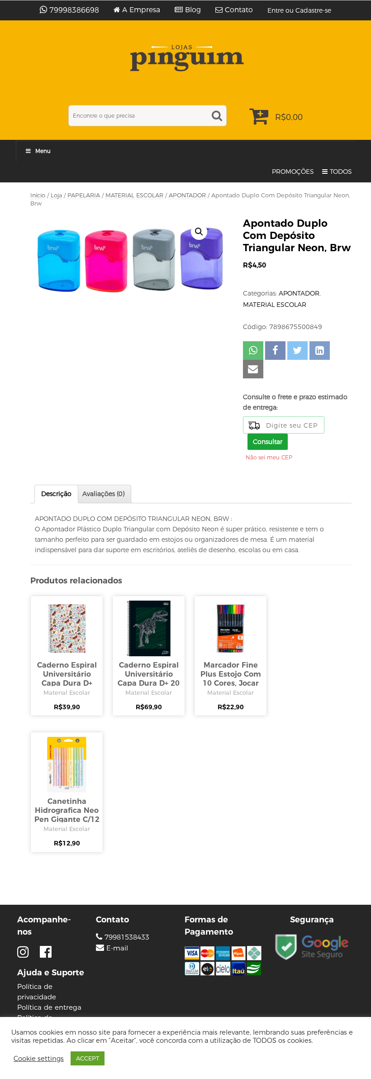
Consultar (267, 442)
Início (37, 195)
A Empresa (141, 10)
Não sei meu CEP (269, 457)
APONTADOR (187, 195)
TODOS (341, 171)
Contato (239, 10)
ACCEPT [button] (87, 1058)
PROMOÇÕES (293, 171)
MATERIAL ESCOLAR (134, 195)
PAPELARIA (83, 195)
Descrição (56, 494)
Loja (56, 195)
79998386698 (74, 10)
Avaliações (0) (103, 494)
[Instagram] (25, 952)
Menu (43, 151)
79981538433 (125, 937)
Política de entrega (49, 1007)
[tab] (56, 494)
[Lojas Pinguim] (186, 58)
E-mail (117, 948)
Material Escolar (66, 692)
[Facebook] (46, 952)
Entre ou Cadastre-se (299, 10)
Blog (193, 10)
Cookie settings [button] (39, 1059)
